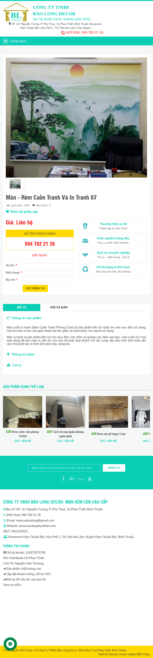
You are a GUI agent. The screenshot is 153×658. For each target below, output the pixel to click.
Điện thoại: (14, 272)
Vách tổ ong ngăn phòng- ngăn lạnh (67, 433)
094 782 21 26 (92, 32)
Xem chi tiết (11, 584)
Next (144, 420)
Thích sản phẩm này (23, 211)
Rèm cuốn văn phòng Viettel (25, 433)
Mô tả (21, 307)
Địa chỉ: (12, 279)
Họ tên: (11, 265)
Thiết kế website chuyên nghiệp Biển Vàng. (124, 654)
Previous (8, 420)
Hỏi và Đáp (59, 307)
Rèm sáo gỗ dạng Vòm (110, 433)
